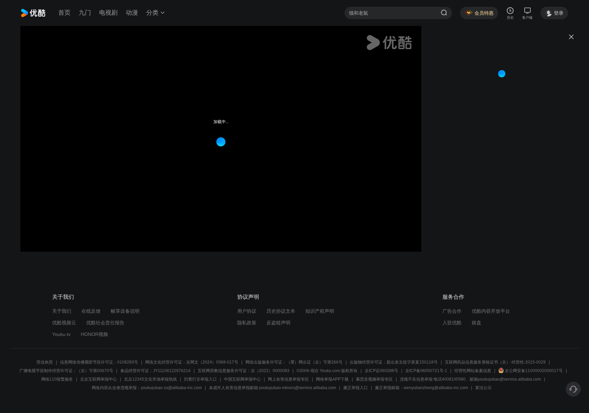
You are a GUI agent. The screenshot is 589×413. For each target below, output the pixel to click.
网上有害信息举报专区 (288, 379)
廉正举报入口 (355, 387)
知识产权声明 (319, 311)
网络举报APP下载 (332, 379)
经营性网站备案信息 (472, 370)
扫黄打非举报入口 (200, 379)
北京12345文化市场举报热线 (150, 379)
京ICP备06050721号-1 (426, 370)
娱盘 (476, 322)
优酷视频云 (64, 322)
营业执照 (44, 362)
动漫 (132, 12)
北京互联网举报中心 (98, 379)
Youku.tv (61, 334)
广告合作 (452, 311)
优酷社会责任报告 (105, 322)
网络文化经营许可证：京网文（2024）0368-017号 (191, 362)
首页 (64, 12)
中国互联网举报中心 (242, 379)
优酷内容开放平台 (491, 311)
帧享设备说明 (125, 311)
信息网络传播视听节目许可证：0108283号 (99, 362)
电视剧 (108, 12)
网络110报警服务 (57, 379)
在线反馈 (91, 311)
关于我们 (61, 311)
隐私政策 (246, 322)
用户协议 (246, 311)
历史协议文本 (281, 311)
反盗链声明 (278, 322)
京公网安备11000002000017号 (534, 370)
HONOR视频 (94, 334)
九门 (85, 12)
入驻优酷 (452, 322)
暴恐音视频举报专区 (374, 379)
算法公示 (483, 387)
